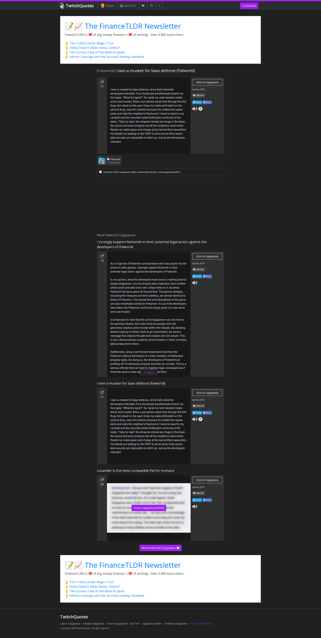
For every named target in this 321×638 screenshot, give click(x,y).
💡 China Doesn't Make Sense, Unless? (92, 48)
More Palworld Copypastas (159, 548)
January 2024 (198, 89)
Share (208, 102)
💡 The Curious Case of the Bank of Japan (95, 52)
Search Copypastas (117, 623)
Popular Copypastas (93, 623)
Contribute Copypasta (175, 623)
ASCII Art (130, 6)
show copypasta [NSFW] (149, 508)
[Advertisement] (160, 205)
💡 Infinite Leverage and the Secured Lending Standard (104, 57)
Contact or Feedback (201, 623)
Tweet (198, 102)
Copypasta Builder (152, 623)
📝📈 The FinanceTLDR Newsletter (123, 26)
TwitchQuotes (80, 5)
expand (150, 372)
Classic (110, 6)
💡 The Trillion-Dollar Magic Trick (89, 43)
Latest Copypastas (70, 623)
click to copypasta (207, 82)
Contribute (249, 6)
